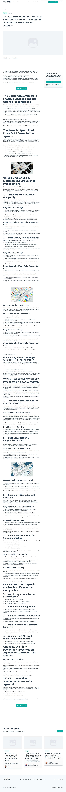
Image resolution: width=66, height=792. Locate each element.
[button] (19, 2)
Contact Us (44, 1)
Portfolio (30, 1)
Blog (38, 1)
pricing (28, 675)
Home (14, 1)
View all (59, 731)
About (34, 1)
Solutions (25, 779)
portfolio (33, 280)
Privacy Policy (53, 787)
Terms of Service (60, 787)
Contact (44, 779)
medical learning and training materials (19, 233)
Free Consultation (53, 1)
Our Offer (25, 1)
